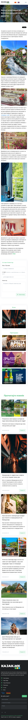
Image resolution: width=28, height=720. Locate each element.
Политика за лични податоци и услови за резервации (11, 715)
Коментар (4, 280)
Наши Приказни (6, 683)
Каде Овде (5, 680)
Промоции (5, 685)
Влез (4, 690)
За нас (4, 687)
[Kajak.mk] (5, 2)
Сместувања (6, 678)
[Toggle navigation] (26, 2)
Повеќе (21, 430)
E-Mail (13, 272)
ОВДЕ (14, 254)
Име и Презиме (6, 265)
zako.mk (6, 717)
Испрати (24, 696)
